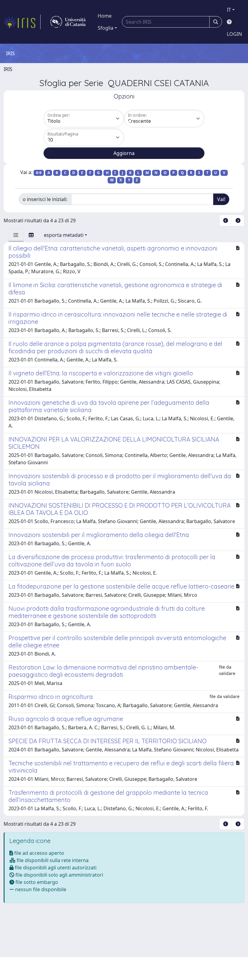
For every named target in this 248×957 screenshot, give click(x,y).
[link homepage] (22, 22)
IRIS (8, 69)
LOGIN (234, 34)
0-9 (38, 172)
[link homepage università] (67, 22)
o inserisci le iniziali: (45, 199)
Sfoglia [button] (105, 28)
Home (105, 15)
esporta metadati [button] (63, 235)
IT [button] (229, 9)
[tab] (16, 235)
